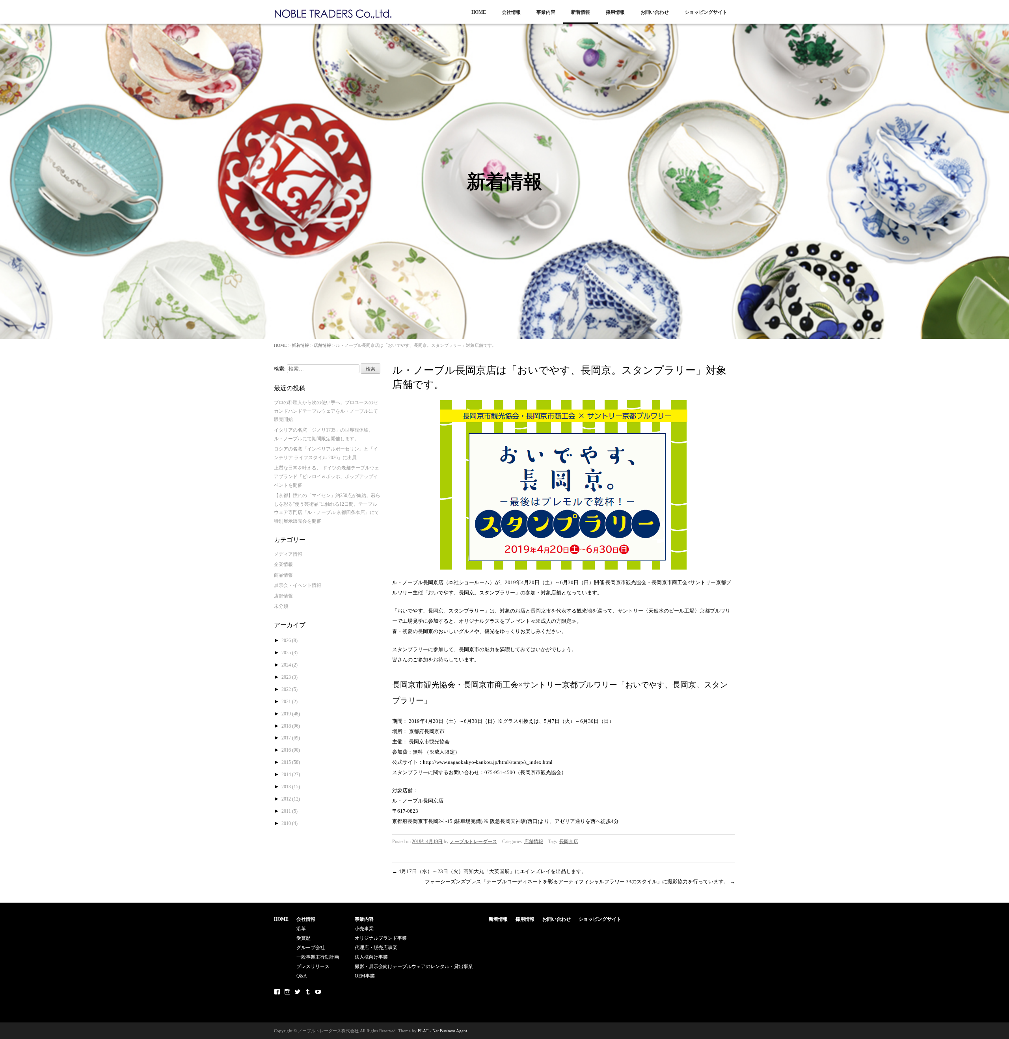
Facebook (277, 992)
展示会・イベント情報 (297, 585)
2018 (290, 726)
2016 (290, 750)
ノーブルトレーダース (473, 841)
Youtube (318, 992)
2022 (289, 689)
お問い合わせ (654, 12)
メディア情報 (288, 554)
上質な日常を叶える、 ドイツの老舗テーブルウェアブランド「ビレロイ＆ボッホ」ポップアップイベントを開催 (326, 476)
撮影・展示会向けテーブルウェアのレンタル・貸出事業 (414, 966)
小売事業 (364, 928)
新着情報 (580, 12)
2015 (290, 762)
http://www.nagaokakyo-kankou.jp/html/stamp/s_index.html (488, 762)
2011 (289, 811)
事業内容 (545, 12)
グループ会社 (310, 947)
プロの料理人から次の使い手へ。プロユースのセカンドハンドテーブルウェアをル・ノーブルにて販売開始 (326, 411)
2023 (289, 677)
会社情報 (511, 12)
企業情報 (283, 564)
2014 (290, 774)
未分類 (281, 606)
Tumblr (308, 992)
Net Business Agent (449, 1030)
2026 (289, 640)
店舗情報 (322, 345)
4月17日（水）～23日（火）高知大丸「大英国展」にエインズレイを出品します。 (489, 871)
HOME (478, 12)
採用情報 (615, 12)
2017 (290, 738)
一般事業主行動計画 (317, 957)
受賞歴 (303, 938)
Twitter (297, 992)
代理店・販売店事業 (376, 947)
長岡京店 (568, 841)
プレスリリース (313, 966)
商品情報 (283, 575)
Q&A (301, 976)
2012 (290, 799)
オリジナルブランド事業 (381, 938)
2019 (290, 714)
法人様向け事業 (371, 957)
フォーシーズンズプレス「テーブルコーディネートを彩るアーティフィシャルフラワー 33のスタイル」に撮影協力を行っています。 (580, 881)
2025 (289, 652)
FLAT (423, 1030)
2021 (289, 701)
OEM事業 (365, 976)
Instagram (287, 992)
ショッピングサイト (706, 12)
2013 (290, 786)
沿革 (301, 928)
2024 (289, 665)
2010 (289, 823)
